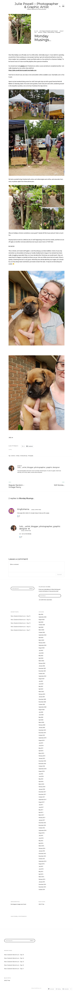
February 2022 (42, 663)
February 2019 (42, 755)
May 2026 (41, 614)
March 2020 (41, 722)
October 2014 (42, 889)
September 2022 (42, 645)
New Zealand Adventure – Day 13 (20, 623)
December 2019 (42, 730)
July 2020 (41, 712)
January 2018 (42, 789)
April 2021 (41, 689)
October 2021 (42, 673)
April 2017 (41, 812)
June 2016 (41, 838)
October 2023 (42, 632)
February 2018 (42, 786)
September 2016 (42, 830)
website (22, 66)
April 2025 (41, 622)
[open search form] (60, 6)
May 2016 (41, 840)
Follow (59, 594)
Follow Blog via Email (44, 586)
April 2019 (41, 750)
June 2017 (41, 807)
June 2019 (41, 745)
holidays (18, 455)
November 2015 (42, 856)
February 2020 (42, 725)
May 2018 (41, 779)
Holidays (45, 32)
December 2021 (42, 668)
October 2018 (42, 766)
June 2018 (41, 776)
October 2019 (42, 735)
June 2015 (41, 869)
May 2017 (41, 809)
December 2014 (42, 884)
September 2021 (42, 676)
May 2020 (41, 717)
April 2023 (41, 637)
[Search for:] (22, 588)
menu (63, 4)
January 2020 (42, 727)
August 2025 (41, 619)
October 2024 (42, 624)
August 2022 (41, 647)
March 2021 (41, 691)
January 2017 (42, 820)
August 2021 (41, 678)
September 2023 (42, 635)
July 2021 (41, 681)
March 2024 (41, 629)
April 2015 (41, 874)
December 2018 (42, 761)
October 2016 (42, 827)
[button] (29, 104)
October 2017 (42, 797)
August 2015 (41, 863)
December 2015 (42, 853)
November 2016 (42, 825)
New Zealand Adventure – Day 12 (20, 626)
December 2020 (42, 699)
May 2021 (41, 686)
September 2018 (42, 768)
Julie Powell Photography (19, 916)
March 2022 (41, 660)
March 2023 (41, 640)
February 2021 (42, 694)
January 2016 (42, 851)
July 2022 (41, 650)
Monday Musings (51, 32)
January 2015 (42, 881)
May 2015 (41, 871)
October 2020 (42, 704)
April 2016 (41, 843)
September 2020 (42, 707)
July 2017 (41, 804)
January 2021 (42, 696)
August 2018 (41, 771)
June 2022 (41, 653)
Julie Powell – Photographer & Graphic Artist (36, 5)
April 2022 (41, 658)
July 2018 (41, 773)
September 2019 (42, 737)
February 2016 (42, 848)
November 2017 (42, 794)
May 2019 (41, 748)
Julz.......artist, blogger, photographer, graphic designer (47, 31)
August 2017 (41, 802)
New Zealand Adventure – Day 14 (20, 619)
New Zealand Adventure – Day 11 (20, 630)
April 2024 (41, 627)
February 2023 (42, 642)
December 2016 (42, 822)
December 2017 (42, 791)
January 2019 (42, 758)
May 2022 (41, 655)
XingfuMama (23, 509)
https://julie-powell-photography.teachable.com (22, 70)
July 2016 (41, 835)
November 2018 (42, 763)
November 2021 (42, 671)
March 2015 (41, 876)
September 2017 (42, 799)
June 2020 (41, 714)
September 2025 (42, 617)
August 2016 (41, 833)
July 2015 (41, 866)
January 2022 (42, 665)
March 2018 (41, 784)
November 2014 (42, 887)
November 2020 (42, 701)
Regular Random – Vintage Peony (16, 486)
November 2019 (42, 732)
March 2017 (41, 815)
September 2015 (42, 861)
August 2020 (41, 709)
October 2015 (42, 858)
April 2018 (41, 781)
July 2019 (41, 743)
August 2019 (41, 740)
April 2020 (41, 719)
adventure (40, 32)
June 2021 (41, 683)
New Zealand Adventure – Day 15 (20, 616)
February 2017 (42, 817)
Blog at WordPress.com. (37, 988)
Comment (59, 574)
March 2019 (41, 753)
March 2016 (41, 845)
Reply (18, 516)
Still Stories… (59, 485)
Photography (57, 32)
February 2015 (42, 879)
